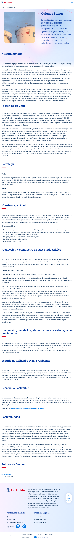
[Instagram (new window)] (24, 526)
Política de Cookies (27, 534)
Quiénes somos (11, 517)
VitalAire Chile (11, 519)
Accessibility (25, 537)
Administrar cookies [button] (43, 537)
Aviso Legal (39, 534)
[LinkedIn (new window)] (18, 526)
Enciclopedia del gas (40, 522)
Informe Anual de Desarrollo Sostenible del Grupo (27, 409)
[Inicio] (7, 2)
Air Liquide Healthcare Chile (15, 522)
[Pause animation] (72, 11)
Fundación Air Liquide (40, 519)
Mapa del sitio (49, 534)
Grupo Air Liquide (39, 517)
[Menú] (71, 2)
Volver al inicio (68, 499)
